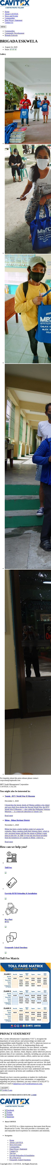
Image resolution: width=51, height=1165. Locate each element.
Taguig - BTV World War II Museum (20, 796)
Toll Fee (12, 1153)
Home (7, 12)
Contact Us (9, 22)
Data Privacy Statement (13, 20)
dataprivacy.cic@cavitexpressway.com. (27, 1084)
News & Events (15, 1145)
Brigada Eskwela (11, 35)
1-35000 (33, 1095)
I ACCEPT (4, 1088)
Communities (10, 18)
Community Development (14, 33)
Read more (9, 816)
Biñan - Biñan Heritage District (17, 820)
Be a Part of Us (15, 1158)
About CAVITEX (11, 14)
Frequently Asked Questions (20, 1160)
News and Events (11, 16)
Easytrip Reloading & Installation (21, 1155)
